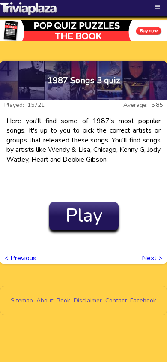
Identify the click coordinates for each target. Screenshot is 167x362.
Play (84, 216)
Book (63, 300)
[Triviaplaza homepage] (28, 8)
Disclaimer (88, 300)
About (44, 300)
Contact (116, 300)
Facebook (143, 300)
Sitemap (22, 300)
